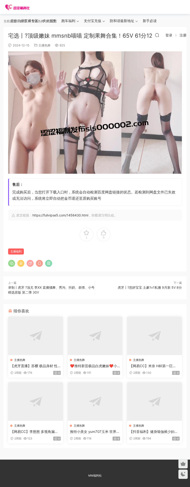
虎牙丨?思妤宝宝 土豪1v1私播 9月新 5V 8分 (150, 287)
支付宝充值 (92, 21)
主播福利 (16, 251)
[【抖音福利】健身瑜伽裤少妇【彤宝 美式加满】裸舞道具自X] (154, 401)
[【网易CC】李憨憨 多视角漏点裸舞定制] (35, 401)
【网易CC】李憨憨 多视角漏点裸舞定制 (34, 431)
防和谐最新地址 (122, 21)
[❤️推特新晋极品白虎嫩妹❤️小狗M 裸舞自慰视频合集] (95, 336)
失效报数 (50, 21)
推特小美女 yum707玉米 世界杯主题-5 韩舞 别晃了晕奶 (95, 431)
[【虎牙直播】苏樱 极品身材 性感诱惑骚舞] (35, 336)
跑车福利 (68, 21)
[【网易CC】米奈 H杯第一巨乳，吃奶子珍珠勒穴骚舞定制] (154, 336)
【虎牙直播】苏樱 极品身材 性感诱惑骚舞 (33, 366)
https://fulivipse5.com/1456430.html (60, 215)
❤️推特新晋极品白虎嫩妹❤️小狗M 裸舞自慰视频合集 (93, 366)
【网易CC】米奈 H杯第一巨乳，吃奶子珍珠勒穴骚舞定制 (151, 366)
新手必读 (150, 21)
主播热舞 (44, 45)
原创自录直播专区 (24, 21)
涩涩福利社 (17, 7)
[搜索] (157, 35)
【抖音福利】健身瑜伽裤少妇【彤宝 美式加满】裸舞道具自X (153, 431)
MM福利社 (95, 475)
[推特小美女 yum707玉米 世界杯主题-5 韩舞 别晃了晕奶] (95, 401)
